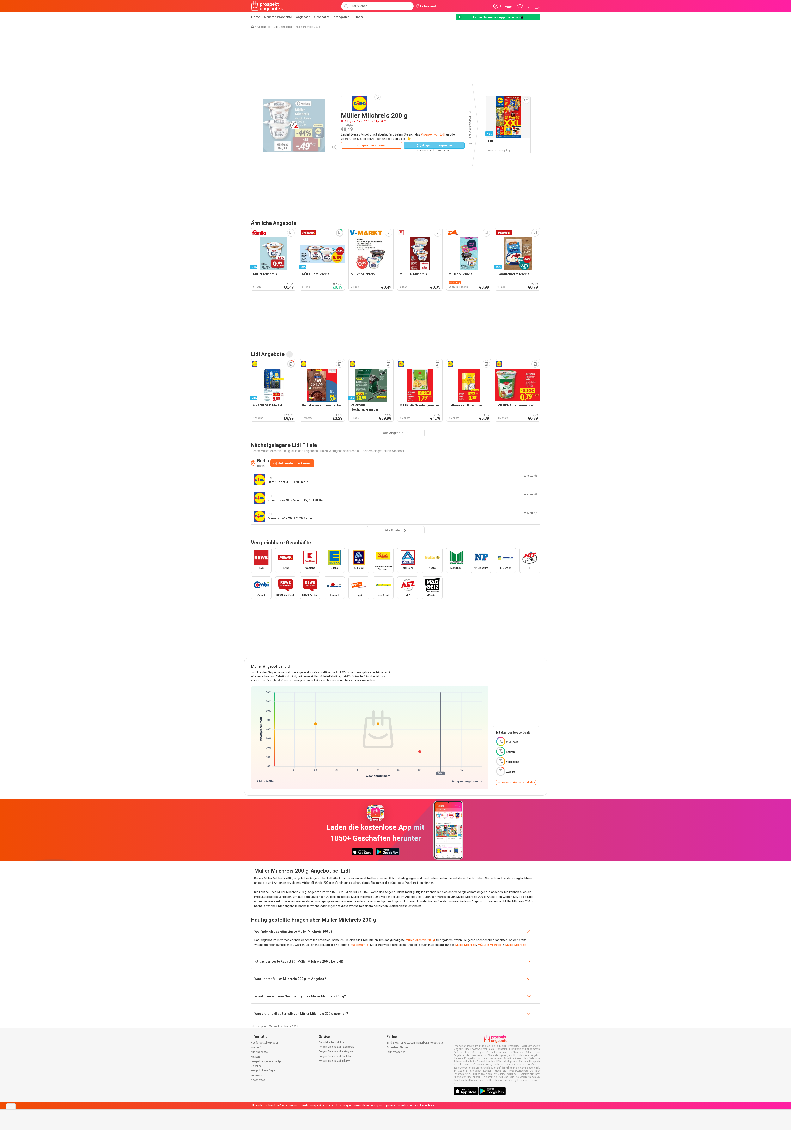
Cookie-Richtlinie (425, 1105)
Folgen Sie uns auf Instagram (336, 1051)
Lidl (276, 26)
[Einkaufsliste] (537, 6)
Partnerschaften (396, 1051)
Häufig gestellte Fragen (265, 1042)
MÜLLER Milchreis (490, 945)
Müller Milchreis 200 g (420, 940)
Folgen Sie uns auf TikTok (334, 1060)
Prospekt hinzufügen (263, 1070)
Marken (255, 1056)
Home (255, 17)
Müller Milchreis (465, 945)
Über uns (256, 1066)
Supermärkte (359, 945)
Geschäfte (321, 17)
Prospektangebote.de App (266, 1061)
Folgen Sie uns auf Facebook (336, 1046)
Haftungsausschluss (329, 1105)
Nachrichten (258, 1079)
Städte (359, 17)
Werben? (256, 1047)
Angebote (303, 17)
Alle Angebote (259, 1051)
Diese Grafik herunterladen (518, 782)
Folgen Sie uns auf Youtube (335, 1056)
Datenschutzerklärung (400, 1105)
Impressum (257, 1075)
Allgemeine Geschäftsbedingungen (364, 1105)
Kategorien (341, 17)
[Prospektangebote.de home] (267, 6)
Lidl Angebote (268, 354)
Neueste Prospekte (278, 17)
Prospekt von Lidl (433, 134)
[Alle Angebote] (289, 354)
